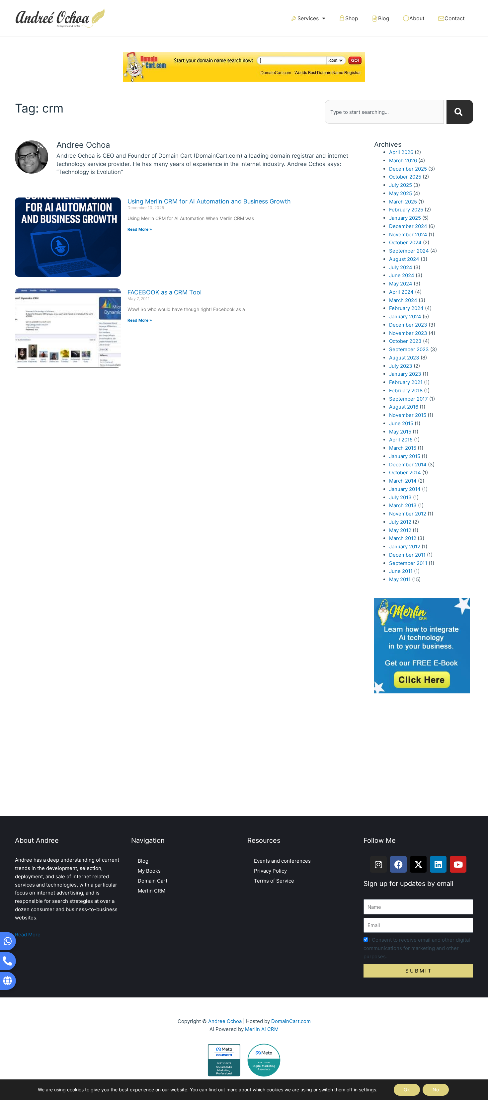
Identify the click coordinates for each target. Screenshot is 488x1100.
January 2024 (405, 316)
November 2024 (408, 234)
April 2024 (401, 292)
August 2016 (403, 407)
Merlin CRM (151, 891)
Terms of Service (274, 881)
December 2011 (407, 555)
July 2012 (400, 522)
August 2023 (404, 357)
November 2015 (407, 415)
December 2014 (408, 464)
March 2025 (403, 201)
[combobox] (384, 112)
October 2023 (405, 341)
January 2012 (404, 546)
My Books (149, 871)
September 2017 (408, 399)
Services (308, 18)
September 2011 (408, 563)
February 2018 (406, 390)
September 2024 (409, 251)
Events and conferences (282, 861)
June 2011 (401, 571)
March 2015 (402, 448)
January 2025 (405, 218)
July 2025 (400, 185)
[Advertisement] (244, 756)
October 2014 (405, 472)
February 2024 (406, 308)
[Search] (460, 112)
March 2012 (402, 538)
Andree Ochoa (225, 1021)
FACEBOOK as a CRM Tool (164, 292)
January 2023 (405, 374)
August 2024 (404, 259)
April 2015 (401, 439)
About (417, 18)
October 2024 (405, 242)
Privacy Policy (270, 871)
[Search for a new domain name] (244, 66)
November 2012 (407, 514)
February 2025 (406, 209)
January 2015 (404, 456)
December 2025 (408, 169)
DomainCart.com (291, 1021)
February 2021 (406, 382)
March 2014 (403, 481)
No (436, 1089)
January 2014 (405, 489)
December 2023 (408, 325)
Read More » (139, 229)
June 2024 (401, 275)
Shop (351, 18)
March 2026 (403, 160)
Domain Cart (152, 881)
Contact (455, 18)
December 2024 (408, 226)
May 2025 (400, 193)
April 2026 (401, 152)
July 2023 (400, 366)
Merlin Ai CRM (262, 1029)
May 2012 (400, 530)
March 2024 (403, 300)
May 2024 (400, 283)
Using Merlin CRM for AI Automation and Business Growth (209, 201)
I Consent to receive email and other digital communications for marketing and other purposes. (417, 948)
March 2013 (403, 505)
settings (367, 1089)
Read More (28, 934)
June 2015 (401, 423)
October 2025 (405, 177)
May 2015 (400, 432)
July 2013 (400, 497)
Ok (407, 1089)
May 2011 (400, 579)
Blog (383, 18)
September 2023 (409, 349)
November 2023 (408, 333)
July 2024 (400, 267)
